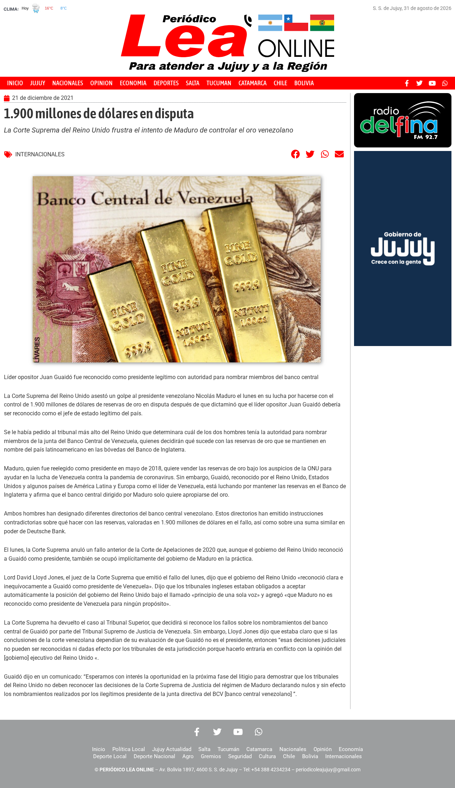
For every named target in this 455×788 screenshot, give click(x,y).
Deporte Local (110, 756)
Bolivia (310, 756)
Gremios (211, 756)
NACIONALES (67, 83)
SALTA (192, 83)
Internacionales (343, 756)
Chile (289, 756)
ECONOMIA (133, 83)
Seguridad (240, 756)
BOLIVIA (304, 83)
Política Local (128, 749)
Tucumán (228, 749)
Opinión (323, 749)
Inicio (98, 749)
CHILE (280, 83)
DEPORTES (166, 83)
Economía (351, 749)
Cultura (267, 756)
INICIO (15, 83)
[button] (295, 153)
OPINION (101, 83)
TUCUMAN (219, 83)
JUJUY (37, 83)
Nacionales (292, 749)
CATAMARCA (253, 83)
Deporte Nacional (154, 756)
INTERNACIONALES (40, 154)
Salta (204, 749)
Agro (188, 756)
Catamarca (259, 749)
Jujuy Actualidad (171, 749)
